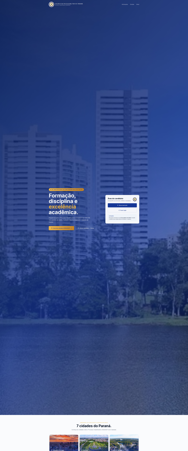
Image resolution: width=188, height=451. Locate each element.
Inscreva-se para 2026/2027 (61, 228)
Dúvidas (132, 4)
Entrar (137, 4)
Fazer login (123, 210)
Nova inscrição (123, 205)
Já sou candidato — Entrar (86, 228)
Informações (125, 4)
